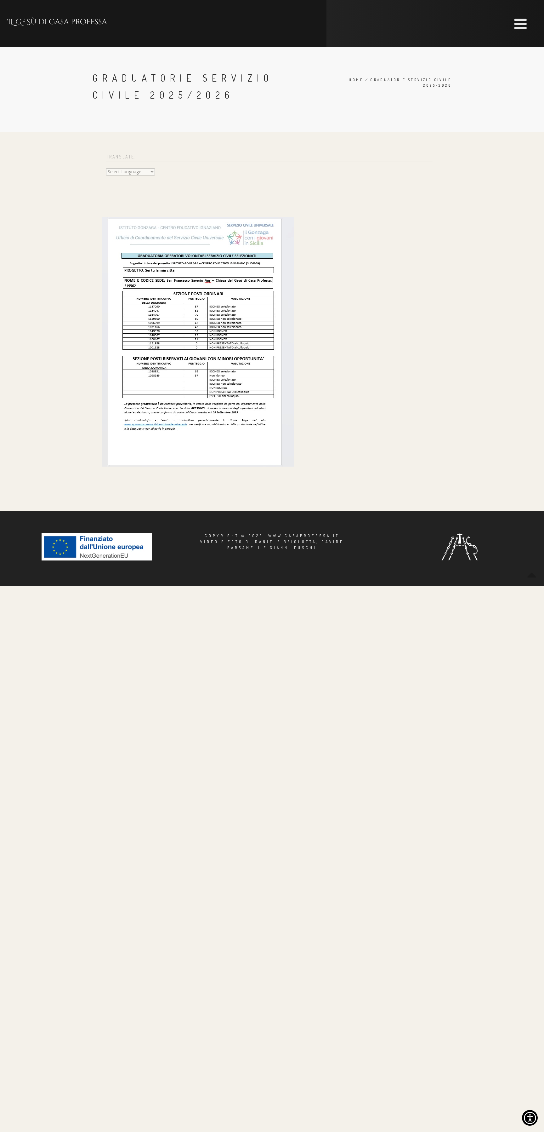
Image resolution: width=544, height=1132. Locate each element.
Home (356, 80)
